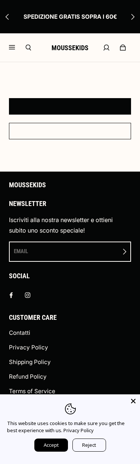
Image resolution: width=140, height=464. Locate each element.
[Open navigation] (17, 47)
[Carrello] (123, 47)
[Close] (133, 401)
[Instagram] (27, 295)
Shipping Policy (30, 362)
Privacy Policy (28, 347)
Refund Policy (28, 376)
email (21, 251)
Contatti (19, 332)
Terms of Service (32, 391)
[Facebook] (11, 295)
